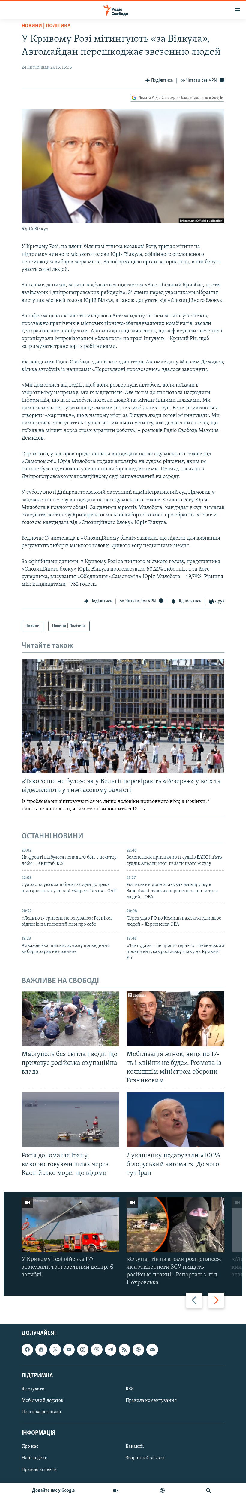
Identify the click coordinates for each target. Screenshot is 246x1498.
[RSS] (124, 1350)
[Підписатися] (152, 1350)
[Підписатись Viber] (96, 1350)
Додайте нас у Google (53, 1490)
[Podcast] (138, 1350)
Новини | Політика (46, 26)
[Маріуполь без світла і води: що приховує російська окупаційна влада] (70, 1018)
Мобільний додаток (43, 1400)
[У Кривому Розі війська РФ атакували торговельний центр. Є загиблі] (70, 1224)
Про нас (30, 1446)
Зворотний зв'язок (145, 1458)
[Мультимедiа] (116, 1490)
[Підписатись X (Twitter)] (55, 1350)
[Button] (159, 80)
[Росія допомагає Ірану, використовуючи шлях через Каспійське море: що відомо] (70, 1119)
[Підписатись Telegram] (110, 1350)
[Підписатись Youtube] (69, 1350)
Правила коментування (151, 1400)
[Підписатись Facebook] (27, 1350)
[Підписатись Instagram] (82, 1350)
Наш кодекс (34, 1458)
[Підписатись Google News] (41, 1350)
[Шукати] (209, 1490)
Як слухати (33, 1389)
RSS (130, 1389)
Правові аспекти (39, 1469)
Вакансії (135, 1446)
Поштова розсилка (41, 1412)
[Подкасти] (162, 1490)
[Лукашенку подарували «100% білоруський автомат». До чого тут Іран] (175, 1119)
